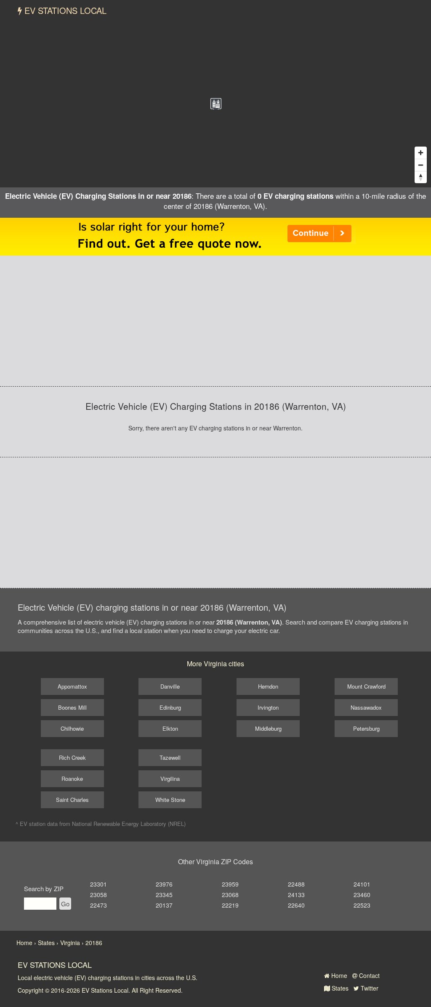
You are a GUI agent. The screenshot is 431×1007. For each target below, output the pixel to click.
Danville (170, 686)
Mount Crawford (366, 686)
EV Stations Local (64, 10)
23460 (362, 894)
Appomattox (72, 686)
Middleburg (268, 728)
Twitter (368, 988)
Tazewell (170, 757)
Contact (368, 975)
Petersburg (366, 728)
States (339, 988)
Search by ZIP (44, 888)
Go (65, 903)
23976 (164, 884)
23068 (230, 894)
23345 (164, 894)
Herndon (268, 686)
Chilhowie (72, 728)
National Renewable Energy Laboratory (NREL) (129, 824)
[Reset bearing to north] (421, 177)
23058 (98, 894)
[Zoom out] (421, 165)
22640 (296, 905)
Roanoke (72, 779)
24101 (362, 884)
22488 (296, 884)
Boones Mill (72, 707)
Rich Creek (72, 757)
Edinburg (170, 707)
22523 (362, 905)
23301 (98, 884)
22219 (230, 905)
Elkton (170, 728)
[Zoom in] (421, 153)
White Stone (170, 800)
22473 (98, 905)
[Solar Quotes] (215, 235)
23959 (230, 884)
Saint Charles (72, 800)
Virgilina (170, 779)
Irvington (268, 707)
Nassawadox (366, 707)
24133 (296, 894)
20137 (164, 905)
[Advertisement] (215, 321)
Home (338, 975)
